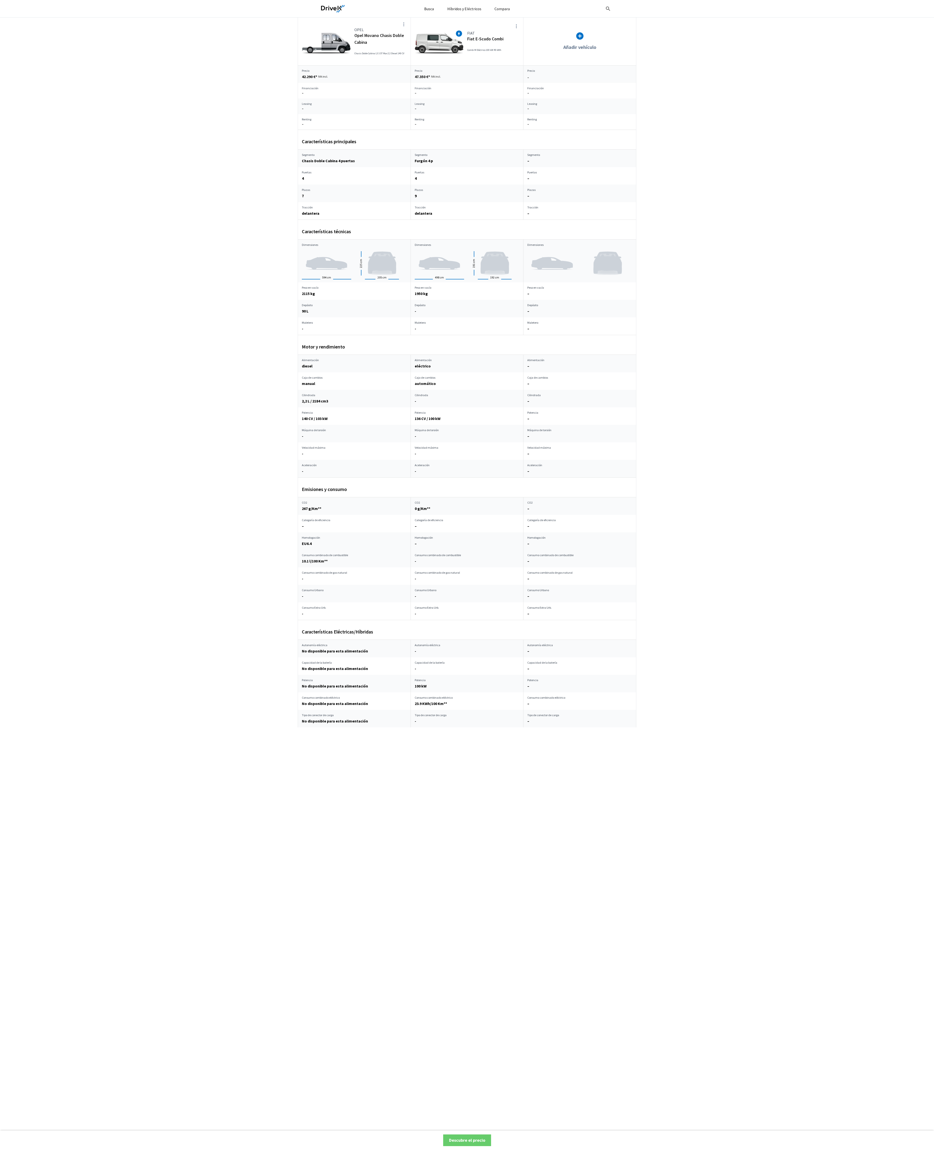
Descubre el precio (467, 1140)
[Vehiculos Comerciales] (333, 9)
